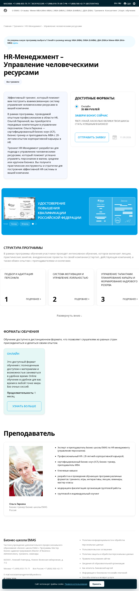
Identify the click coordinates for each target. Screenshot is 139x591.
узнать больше (24, 406)
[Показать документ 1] (33, 224)
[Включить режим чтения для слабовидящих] (134, 3)
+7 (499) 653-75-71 (21, 568)
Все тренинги (13, 82)
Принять (96, 584)
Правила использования (76, 584)
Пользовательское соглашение (97, 549)
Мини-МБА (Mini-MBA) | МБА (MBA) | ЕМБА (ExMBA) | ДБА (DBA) (61, 10)
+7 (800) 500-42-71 (53, 568)
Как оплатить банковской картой (97, 568)
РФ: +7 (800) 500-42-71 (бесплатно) (81, 3)
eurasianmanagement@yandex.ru (25, 574)
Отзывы (24, 10)
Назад (14, 224)
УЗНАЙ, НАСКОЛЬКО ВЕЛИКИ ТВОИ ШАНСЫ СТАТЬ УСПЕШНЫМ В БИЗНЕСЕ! (102, 122)
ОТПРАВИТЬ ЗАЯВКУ (92, 137)
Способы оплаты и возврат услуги (98, 577)
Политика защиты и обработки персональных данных (108, 554)
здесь (15, 43)
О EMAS (15, 10)
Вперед (25, 224)
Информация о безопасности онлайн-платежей (104, 572)
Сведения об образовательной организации (103, 563)
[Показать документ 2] (36, 224)
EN (115, 3)
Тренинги (99, 10)
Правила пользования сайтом (96, 558)
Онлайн (90, 108)
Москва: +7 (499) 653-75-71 (17, 3)
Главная (7, 26)
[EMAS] (5, 11)
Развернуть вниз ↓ (69, 315)
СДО (129, 3)
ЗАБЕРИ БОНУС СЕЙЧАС (91, 115)
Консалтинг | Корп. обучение (120, 10)
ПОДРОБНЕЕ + (33, 299)
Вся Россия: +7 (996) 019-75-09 (47, 3)
